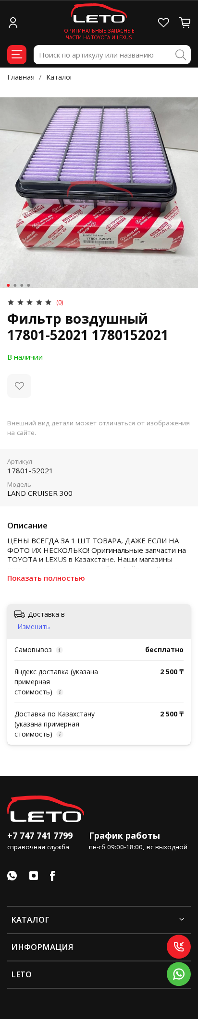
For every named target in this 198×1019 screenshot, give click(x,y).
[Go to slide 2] (14, 285)
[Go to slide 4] (28, 285)
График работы (124, 835)
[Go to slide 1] (8, 285)
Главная (21, 77)
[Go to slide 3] (21, 285)
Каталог (59, 77)
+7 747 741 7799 (40, 835)
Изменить (33, 626)
